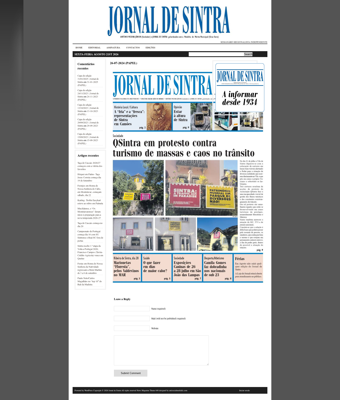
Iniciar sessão (244, 390)
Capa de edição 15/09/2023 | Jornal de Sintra (88, 137)
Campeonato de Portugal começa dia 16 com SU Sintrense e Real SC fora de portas (90, 236)
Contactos (133, 47)
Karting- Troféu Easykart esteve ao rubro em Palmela (90, 202)
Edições (150, 47)
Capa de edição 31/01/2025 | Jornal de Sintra (88, 78)
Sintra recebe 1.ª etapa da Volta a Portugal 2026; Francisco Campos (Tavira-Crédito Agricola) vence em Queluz (90, 252)
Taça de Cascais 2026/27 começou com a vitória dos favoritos (90, 166)
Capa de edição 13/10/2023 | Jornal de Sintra (88, 108)
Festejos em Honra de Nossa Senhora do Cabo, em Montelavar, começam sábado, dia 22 (89, 190)
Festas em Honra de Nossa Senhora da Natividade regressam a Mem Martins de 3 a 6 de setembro (90, 268)
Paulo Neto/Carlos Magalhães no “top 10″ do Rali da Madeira (90, 281)
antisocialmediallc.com (178, 390)
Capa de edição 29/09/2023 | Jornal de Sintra (88, 122)
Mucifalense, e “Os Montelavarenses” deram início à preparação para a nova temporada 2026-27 (89, 213)
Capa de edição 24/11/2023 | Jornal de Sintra (88, 93)
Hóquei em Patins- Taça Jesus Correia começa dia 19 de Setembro (89, 177)
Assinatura (113, 47)
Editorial (94, 47)
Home (79, 47)
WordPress (88, 390)
